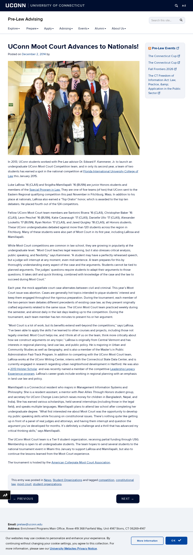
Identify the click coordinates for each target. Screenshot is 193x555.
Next (128, 498)
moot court (24, 484)
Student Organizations (67, 480)
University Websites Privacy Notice (73, 548)
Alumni (99, 28)
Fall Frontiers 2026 (160, 69)
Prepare (31, 28)
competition (106, 480)
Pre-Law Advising (25, 19)
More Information (147, 540)
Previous (23, 498)
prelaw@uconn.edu (29, 524)
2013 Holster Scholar (23, 369)
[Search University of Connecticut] (176, 6)
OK (174, 540)
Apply (48, 28)
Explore (13, 28)
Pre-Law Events (163, 48)
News (47, 480)
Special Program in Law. (45, 190)
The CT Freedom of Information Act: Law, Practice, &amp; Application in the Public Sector (164, 84)
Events (82, 28)
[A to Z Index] (184, 6)
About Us (118, 28)
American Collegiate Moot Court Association (80, 462)
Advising (65, 28)
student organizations (47, 484)
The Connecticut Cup (162, 56)
